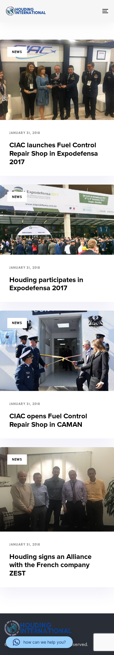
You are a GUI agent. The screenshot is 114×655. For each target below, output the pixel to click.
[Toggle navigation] (91, 11)
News (17, 51)
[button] (39, 642)
